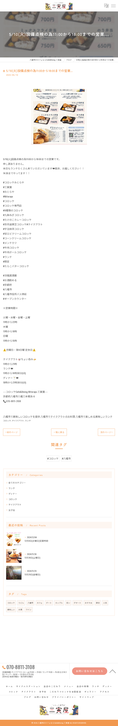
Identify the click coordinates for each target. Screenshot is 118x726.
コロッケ (7, 420)
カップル (59, 602)
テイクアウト (18, 420)
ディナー (12, 493)
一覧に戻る (59, 432)
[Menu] (113, 5)
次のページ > (106, 432)
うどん (21, 602)
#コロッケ (53, 458)
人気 (105, 602)
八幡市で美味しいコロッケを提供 (21, 416)
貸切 (98, 602)
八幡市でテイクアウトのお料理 (58, 416)
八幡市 (30, 602)
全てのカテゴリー (17, 482)
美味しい (11, 609)
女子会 (11, 510)
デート (49, 602)
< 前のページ (12, 432)
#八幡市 (66, 458)
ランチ (28, 420)
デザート (77, 602)
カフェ (39, 602)
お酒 (20, 609)
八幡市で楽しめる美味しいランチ (94, 416)
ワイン (28, 609)
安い (68, 602)
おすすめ (88, 602)
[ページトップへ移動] (113, 671)
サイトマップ (86, 697)
